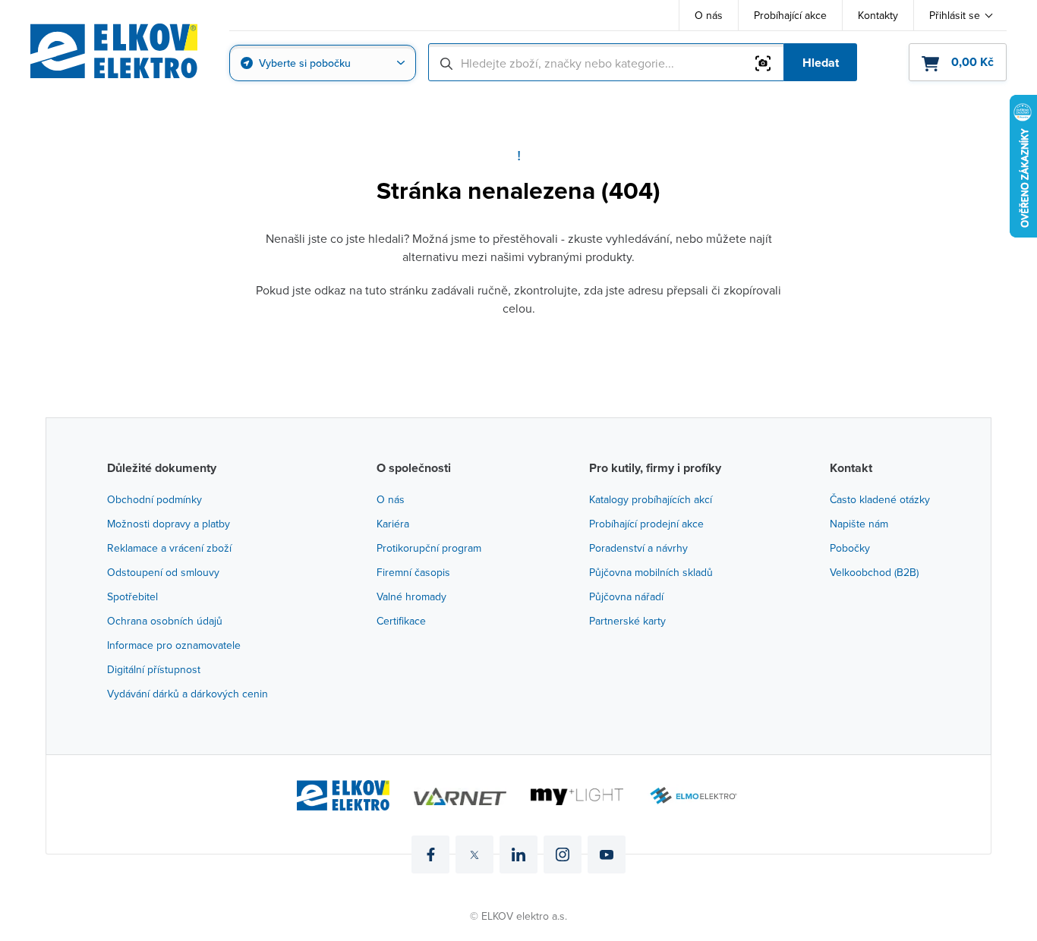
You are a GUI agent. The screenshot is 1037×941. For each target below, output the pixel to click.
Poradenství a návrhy (638, 547)
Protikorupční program (429, 547)
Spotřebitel (132, 596)
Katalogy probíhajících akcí (650, 499)
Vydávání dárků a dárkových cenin (187, 693)
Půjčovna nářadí (626, 596)
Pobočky (850, 547)
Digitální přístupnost (153, 669)
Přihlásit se (954, 15)
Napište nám (859, 523)
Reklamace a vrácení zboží (169, 547)
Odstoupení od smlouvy (163, 572)
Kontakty (878, 15)
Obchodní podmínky (154, 499)
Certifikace (401, 620)
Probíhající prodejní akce (646, 523)
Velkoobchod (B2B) (874, 572)
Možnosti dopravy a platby (168, 523)
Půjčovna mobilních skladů (651, 572)
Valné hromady (411, 596)
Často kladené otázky (880, 499)
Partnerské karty (627, 620)
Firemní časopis (413, 572)
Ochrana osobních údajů (164, 620)
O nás (709, 15)
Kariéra (393, 523)
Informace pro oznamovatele (174, 645)
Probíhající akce (790, 15)
